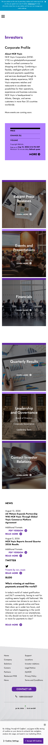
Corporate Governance (24, 423)
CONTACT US (24, 689)
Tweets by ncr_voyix (15, 569)
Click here (31, 4)
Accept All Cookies (34, 741)
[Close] (45, 725)
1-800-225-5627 (26, 696)
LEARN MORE (22, 214)
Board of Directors (24, 418)
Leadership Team (24, 429)
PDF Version (16, 530)
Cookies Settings (12, 741)
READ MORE (11, 573)
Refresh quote (34, 149)
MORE (33, 154)
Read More (11, 533)
